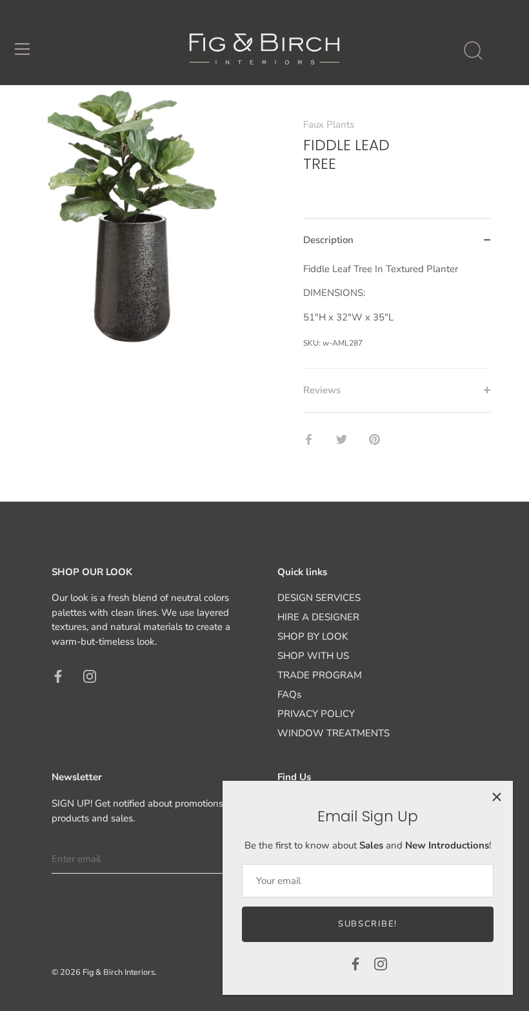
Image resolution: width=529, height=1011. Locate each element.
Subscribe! (367, 924)
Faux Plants (328, 124)
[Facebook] (355, 963)
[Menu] (22, 49)
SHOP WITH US (313, 655)
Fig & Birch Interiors (119, 972)
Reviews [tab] (322, 390)
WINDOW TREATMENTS (333, 733)
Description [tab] (328, 239)
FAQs (289, 694)
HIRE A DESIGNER (318, 617)
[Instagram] (380, 963)
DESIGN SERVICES (319, 597)
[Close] (497, 797)
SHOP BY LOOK (312, 636)
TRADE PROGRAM (319, 675)
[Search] (473, 51)
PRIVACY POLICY (316, 713)
